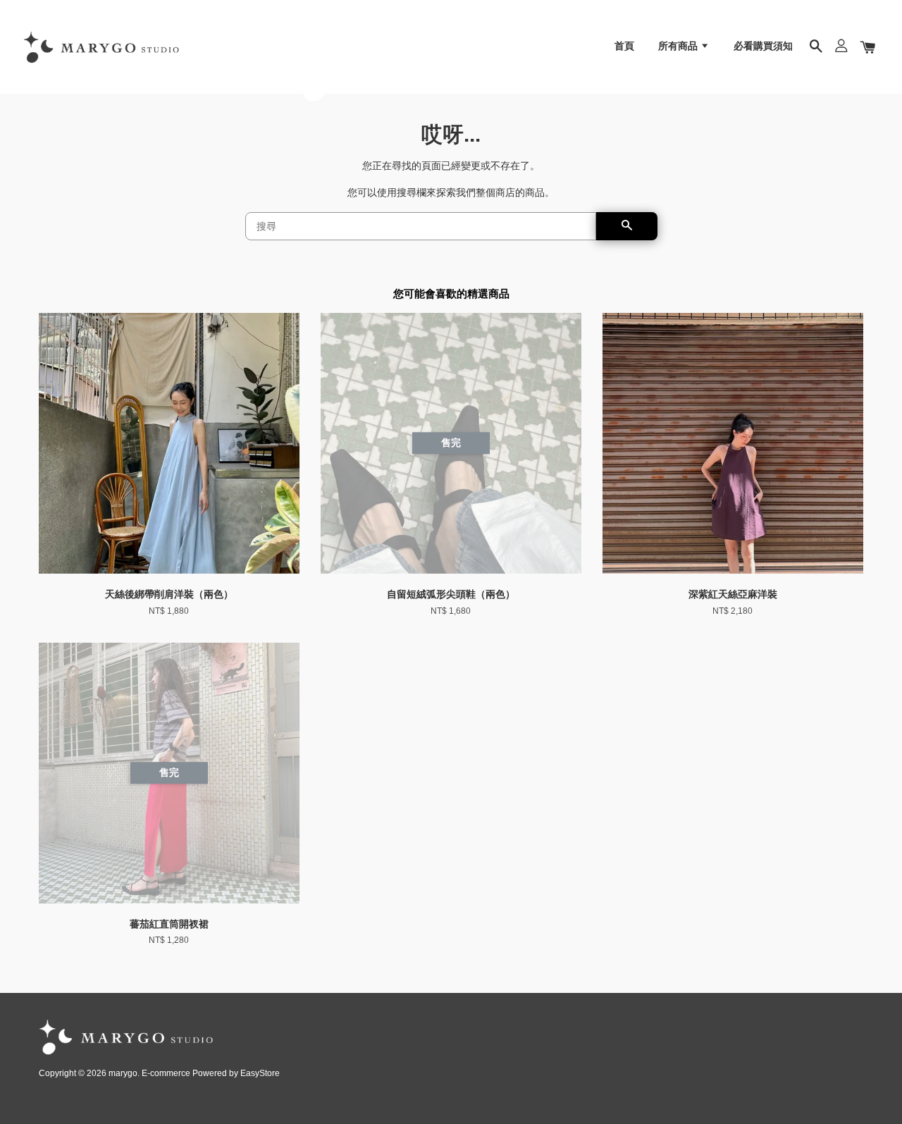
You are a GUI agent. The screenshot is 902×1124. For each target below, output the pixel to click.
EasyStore (260, 1073)
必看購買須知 (763, 45)
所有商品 (679, 45)
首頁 (624, 45)
